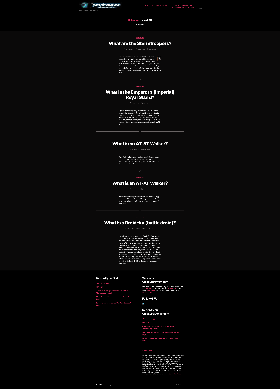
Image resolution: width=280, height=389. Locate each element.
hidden (148, 290)
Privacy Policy (147, 350)
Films (151, 5)
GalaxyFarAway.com (107, 385)
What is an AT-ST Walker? (140, 143)
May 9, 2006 (146, 103)
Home (146, 5)
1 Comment (152, 228)
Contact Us (185, 7)
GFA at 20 (99, 287)
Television (158, 5)
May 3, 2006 (146, 189)
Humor (192, 5)
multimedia (150, 288)
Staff (192, 7)
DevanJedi (130, 49)
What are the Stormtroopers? (140, 43)
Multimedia (185, 5)
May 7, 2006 (146, 149)
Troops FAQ (140, 37)
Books (170, 5)
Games (164, 5)
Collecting (177, 5)
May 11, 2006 (141, 49)
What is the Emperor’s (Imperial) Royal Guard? (140, 94)
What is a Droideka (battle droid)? (140, 222)
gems (153, 290)
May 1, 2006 (141, 228)
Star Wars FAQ (176, 7)
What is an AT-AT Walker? (140, 183)
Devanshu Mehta (175, 374)
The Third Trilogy (102, 283)
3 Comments (152, 49)
